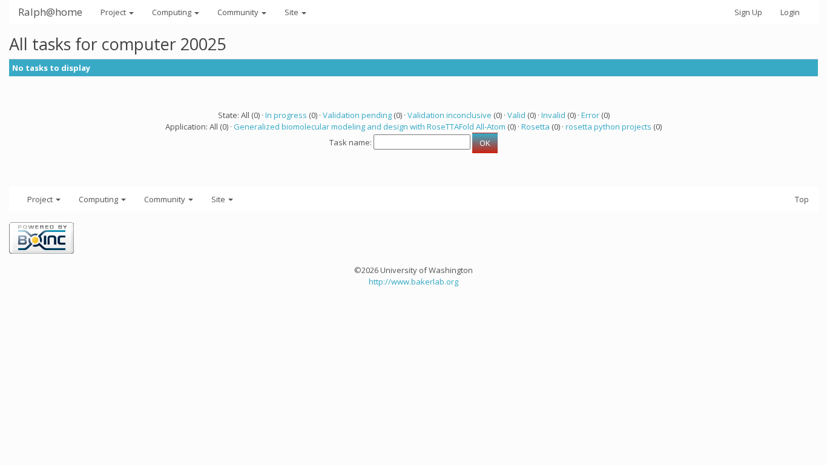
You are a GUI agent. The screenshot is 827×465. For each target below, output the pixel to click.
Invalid (553, 115)
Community (238, 12)
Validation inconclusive (449, 115)
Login (790, 12)
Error (590, 115)
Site (292, 12)
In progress (286, 115)
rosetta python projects (608, 126)
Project (114, 12)
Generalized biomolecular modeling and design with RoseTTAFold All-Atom (370, 126)
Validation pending (357, 115)
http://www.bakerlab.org (413, 281)
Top (802, 199)
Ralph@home (50, 12)
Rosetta (535, 126)
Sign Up (748, 12)
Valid (516, 115)
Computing (172, 12)
